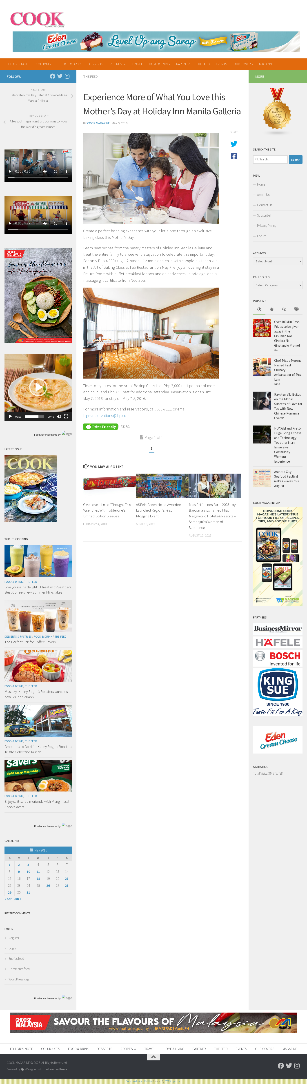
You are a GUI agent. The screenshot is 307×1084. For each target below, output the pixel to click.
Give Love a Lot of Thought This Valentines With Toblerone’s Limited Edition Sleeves (107, 510)
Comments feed (19, 969)
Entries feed (16, 958)
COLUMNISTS (45, 64)
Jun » (17, 899)
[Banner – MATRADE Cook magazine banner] (153, 1031)
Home (261, 184)
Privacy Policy (266, 226)
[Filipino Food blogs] (277, 135)
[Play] (10, 416)
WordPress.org (19, 979)
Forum (261, 236)
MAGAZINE (266, 64)
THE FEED (203, 64)
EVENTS (221, 64)
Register (14, 938)
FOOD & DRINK (71, 64)
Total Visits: (260, 773)
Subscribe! (264, 215)
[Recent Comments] (284, 310)
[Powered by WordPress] (22, 1069)
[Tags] (296, 310)
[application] (38, 387)
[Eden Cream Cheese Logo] (278, 752)
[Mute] (59, 416)
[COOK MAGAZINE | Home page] (37, 19)
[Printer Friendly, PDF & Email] (100, 426)
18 (38, 878)
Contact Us (264, 205)
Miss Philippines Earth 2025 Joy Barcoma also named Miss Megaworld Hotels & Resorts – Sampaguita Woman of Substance (212, 516)
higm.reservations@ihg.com (106, 415)
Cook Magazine (98, 123)
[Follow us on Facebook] (52, 76)
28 (67, 885)
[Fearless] (38, 342)
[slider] (34, 416)
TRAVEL (137, 64)
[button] (38, 387)
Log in (13, 948)
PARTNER (183, 64)
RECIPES (116, 64)
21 (67, 878)
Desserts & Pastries (17, 636)
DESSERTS (95, 64)
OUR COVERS (243, 64)
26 (48, 885)
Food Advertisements (45, 434)
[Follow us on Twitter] (59, 76)
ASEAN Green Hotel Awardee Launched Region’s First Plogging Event (158, 510)
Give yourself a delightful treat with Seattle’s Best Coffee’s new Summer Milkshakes (37, 590)
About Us (263, 195)
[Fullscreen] (66, 416)
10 (28, 871)
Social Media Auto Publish (139, 1081)
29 (9, 892)
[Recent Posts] (259, 310)
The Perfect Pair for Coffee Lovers (30, 641)
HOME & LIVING (159, 64)
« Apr (8, 899)
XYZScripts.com (173, 1081)
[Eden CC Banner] (156, 41)
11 (38, 871)
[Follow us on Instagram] (67, 76)
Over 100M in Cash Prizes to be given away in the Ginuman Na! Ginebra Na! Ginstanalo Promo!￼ (287, 336)
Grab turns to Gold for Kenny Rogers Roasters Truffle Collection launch (38, 749)
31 (28, 892)
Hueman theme (57, 1069)
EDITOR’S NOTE (18, 64)
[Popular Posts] (271, 310)
